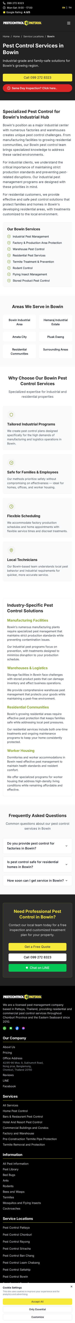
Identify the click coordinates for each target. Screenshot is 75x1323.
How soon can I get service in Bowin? (35, 880)
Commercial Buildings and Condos (25, 1127)
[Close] (71, 1286)
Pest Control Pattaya (16, 1227)
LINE (6, 1080)
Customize (37, 1316)
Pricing (7, 1052)
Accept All (37, 1301)
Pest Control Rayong (16, 1241)
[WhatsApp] (4, 1028)
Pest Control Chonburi (17, 1234)
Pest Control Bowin (15, 1276)
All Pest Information (15, 1163)
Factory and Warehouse (18, 1133)
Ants (6, 1180)
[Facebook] (17, 1028)
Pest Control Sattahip (17, 1269)
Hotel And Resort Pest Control (22, 1122)
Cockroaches (11, 1208)
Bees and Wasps (13, 1191)
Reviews (8, 1075)
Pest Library (10, 1169)
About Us (9, 1047)
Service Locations (33, 36)
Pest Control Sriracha (17, 1248)
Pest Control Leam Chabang (21, 1262)
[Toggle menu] (68, 23)
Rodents (8, 1186)
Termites (8, 1197)
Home (6, 36)
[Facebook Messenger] (23, 1028)
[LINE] (11, 1028)
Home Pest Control (15, 1111)
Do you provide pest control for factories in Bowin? (30, 846)
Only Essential (37, 1309)
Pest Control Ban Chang (18, 1255)
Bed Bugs (9, 1175)
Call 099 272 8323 (37, 77)
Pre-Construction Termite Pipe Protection (30, 1139)
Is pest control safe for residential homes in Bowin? (32, 864)
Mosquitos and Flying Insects (22, 1203)
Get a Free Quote (37, 947)
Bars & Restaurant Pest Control (23, 1116)
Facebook (9, 1086)
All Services (10, 1105)
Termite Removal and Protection (24, 1144)
